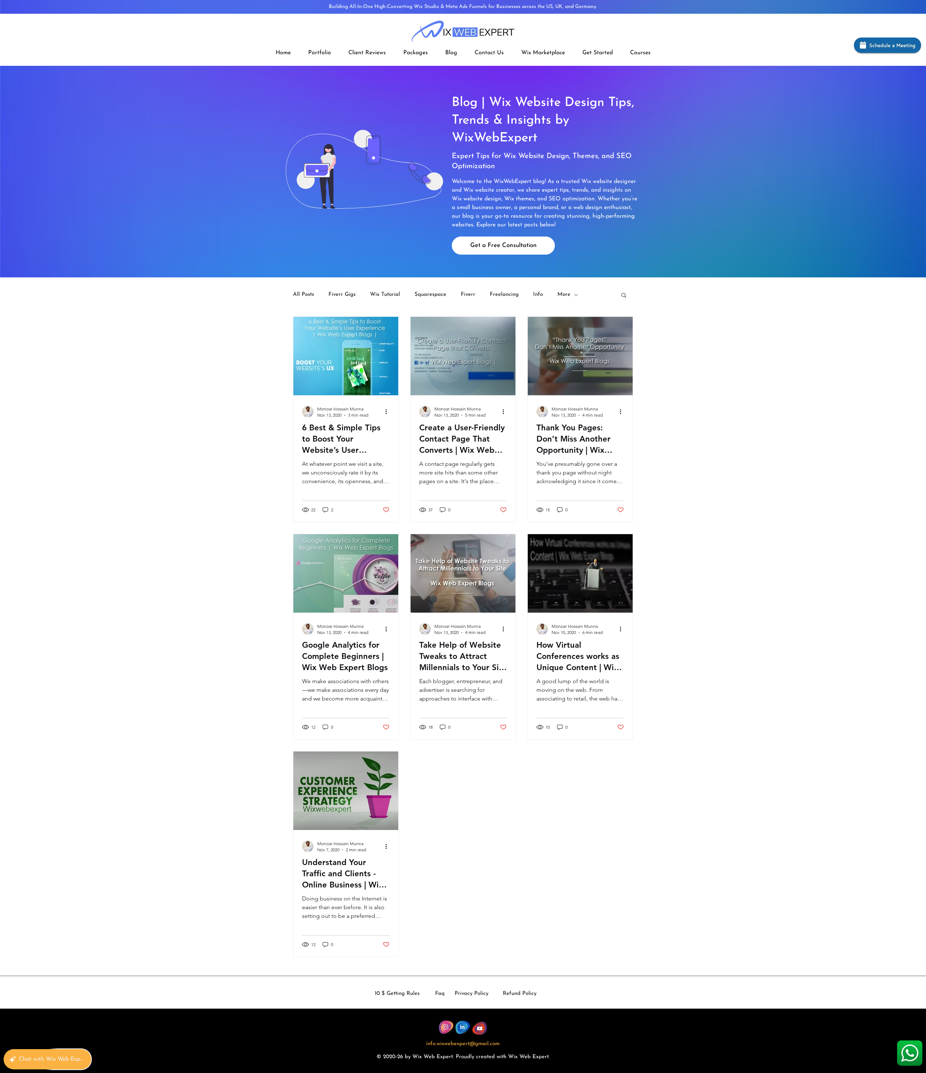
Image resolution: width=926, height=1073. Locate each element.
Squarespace (430, 294)
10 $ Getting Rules (397, 993)
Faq (440, 993)
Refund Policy (519, 993)
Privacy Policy (471, 993)
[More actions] (388, 411)
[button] (416, 53)
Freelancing (504, 294)
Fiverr (468, 294)
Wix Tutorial (385, 294)
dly (470, 1057)
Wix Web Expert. (529, 1057)
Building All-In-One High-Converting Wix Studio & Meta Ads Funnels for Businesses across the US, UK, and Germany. (463, 6)
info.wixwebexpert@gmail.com (462, 1044)
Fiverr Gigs (342, 294)
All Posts (303, 294)
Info (538, 294)
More (563, 294)
